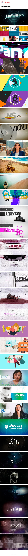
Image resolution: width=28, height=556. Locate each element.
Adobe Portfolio (15, 554)
